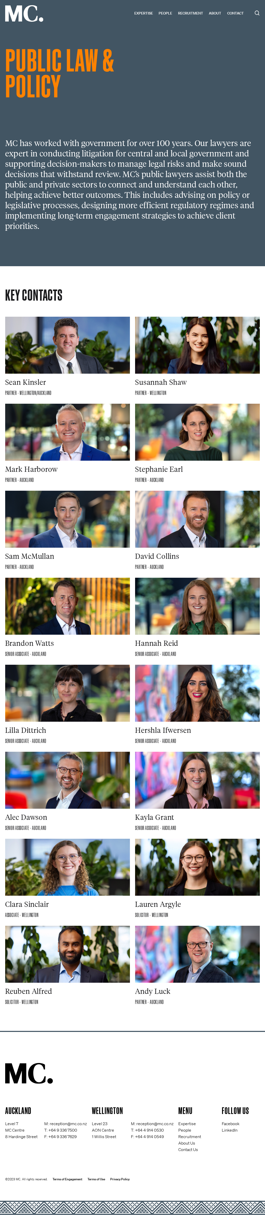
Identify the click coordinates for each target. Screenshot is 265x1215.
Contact (235, 13)
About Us (186, 1143)
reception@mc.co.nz (68, 1123)
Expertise (143, 13)
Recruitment (190, 13)
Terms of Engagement (67, 1179)
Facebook (230, 1123)
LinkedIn (230, 1130)
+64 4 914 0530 (149, 1130)
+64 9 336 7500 (62, 1130)
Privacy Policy (120, 1179)
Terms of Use (96, 1179)
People (165, 13)
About (215, 13)
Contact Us (188, 1149)
